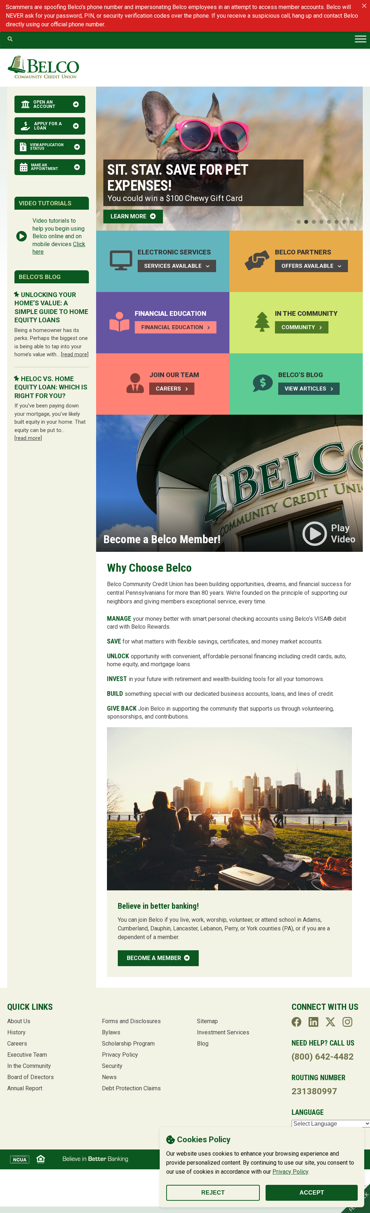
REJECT (213, 1193)
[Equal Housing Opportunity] (40, 1159)
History (16, 1032)
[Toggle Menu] (360, 39)
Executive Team (27, 1054)
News (109, 1077)
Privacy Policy (290, 1171)
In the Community (29, 1066)
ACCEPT (312, 1193)
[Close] (364, 6)
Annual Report (24, 1088)
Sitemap (207, 1021)
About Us (18, 1021)
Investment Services (223, 1032)
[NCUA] (19, 1159)
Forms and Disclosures (131, 1021)
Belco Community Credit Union (43, 67)
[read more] (75, 354)
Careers (17, 1043)
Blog (202, 1043)
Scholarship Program (128, 1043)
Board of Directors (30, 1077)
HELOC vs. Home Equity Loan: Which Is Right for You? (50, 387)
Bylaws (111, 1032)
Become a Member (154, 958)
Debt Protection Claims (131, 1088)
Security (112, 1066)
